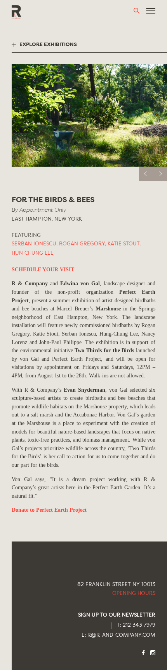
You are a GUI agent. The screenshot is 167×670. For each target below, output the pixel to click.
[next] (160, 174)
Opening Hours (133, 593)
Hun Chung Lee (33, 253)
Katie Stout (124, 244)
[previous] (146, 174)
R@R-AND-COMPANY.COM (121, 635)
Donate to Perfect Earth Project (49, 510)
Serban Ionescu (34, 244)
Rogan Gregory (82, 244)
